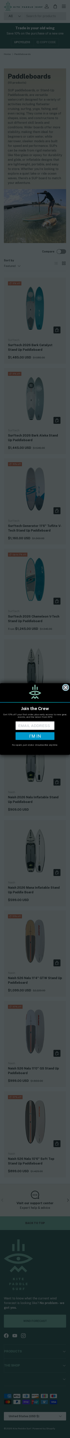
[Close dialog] (66, 687)
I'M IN (35, 735)
